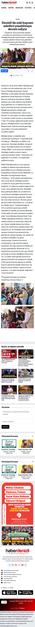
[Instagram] (19, 565)
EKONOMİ (19, 8)
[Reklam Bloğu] (17, 503)
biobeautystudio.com (26, 621)
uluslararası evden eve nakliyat (10, 619)
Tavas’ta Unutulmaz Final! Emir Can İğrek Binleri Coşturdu (8, 380)
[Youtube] (22, 565)
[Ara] (30, 3)
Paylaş (5, 70)
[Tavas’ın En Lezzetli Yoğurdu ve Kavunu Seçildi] (26, 373)
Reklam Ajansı (4, 614)
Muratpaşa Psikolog (16, 614)
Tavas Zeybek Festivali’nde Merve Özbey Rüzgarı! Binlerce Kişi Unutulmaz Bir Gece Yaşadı (25, 362)
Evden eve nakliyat (6, 616)
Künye (11, 587)
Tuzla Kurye (15, 612)
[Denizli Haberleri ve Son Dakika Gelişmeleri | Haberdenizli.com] (9, 2)
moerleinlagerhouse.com (8, 626)
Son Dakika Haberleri (10, 580)
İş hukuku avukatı (5, 612)
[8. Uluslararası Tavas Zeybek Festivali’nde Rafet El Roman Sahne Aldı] (9, 390)
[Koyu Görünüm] (27, 3)
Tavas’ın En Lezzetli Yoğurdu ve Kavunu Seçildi (24, 380)
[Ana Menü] (32, 3)
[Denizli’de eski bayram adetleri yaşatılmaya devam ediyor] (17, 58)
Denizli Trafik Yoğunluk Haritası (12, 574)
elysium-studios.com (7, 623)
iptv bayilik (24, 619)
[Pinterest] (15, 565)
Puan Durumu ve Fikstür (10, 576)
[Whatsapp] (25, 565)
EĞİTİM (10, 8)
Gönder (5, 427)
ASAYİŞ (3, 8)
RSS (5, 602)
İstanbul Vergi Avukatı (26, 612)
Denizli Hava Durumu (10, 572)
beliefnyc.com (13, 621)
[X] (12, 565)
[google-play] (26, 593)
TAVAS (17, 19)
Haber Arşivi (7, 582)
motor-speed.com (20, 623)
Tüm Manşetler (8, 578)
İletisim (5, 587)
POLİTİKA (28, 8)
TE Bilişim (21, 608)
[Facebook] (9, 565)
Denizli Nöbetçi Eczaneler (11, 570)
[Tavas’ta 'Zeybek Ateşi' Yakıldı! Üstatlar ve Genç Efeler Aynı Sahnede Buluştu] (26, 390)
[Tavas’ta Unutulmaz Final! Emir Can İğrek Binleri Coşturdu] (9, 373)
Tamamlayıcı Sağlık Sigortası (22, 616)
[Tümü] (32, 436)
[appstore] (10, 593)
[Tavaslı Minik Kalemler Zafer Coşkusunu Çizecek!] (9, 354)
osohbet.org (4, 621)
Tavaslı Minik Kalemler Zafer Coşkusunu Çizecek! (8, 361)
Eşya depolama (28, 614)
